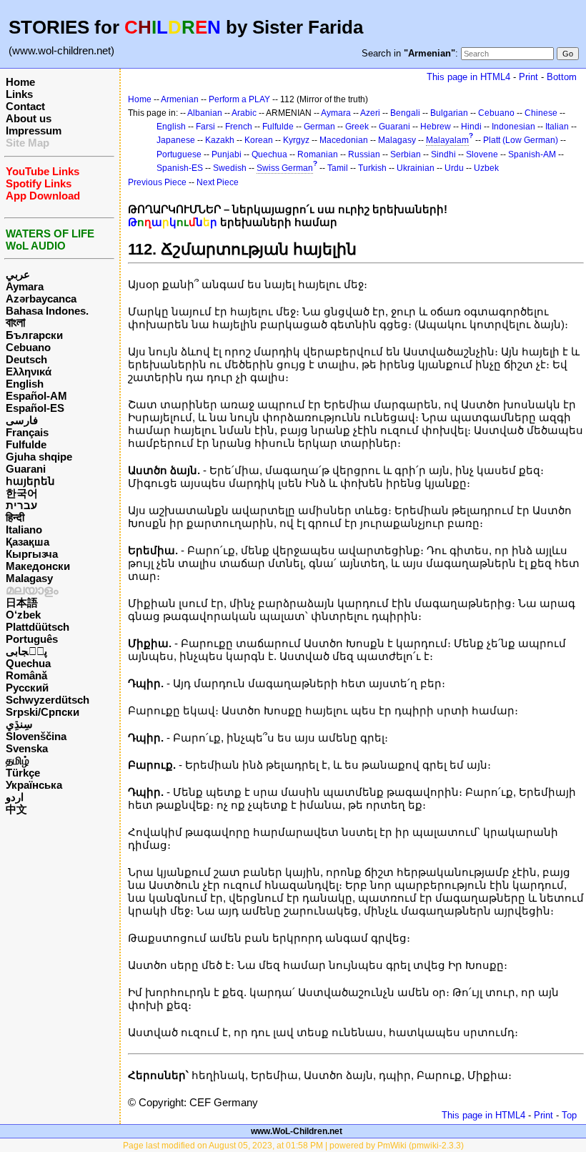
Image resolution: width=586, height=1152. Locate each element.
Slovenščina (36, 736)
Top (569, 1115)
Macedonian (343, 140)
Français (27, 432)
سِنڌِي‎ (19, 724)
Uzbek (486, 168)
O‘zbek (23, 615)
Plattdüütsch (37, 627)
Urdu (454, 168)
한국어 (22, 493)
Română (26, 675)
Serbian (405, 154)
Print (528, 77)
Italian (557, 127)
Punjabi (227, 154)
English (25, 384)
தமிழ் (17, 760)
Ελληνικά (28, 371)
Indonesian (513, 127)
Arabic (244, 113)
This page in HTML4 (468, 77)
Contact (25, 106)
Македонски (38, 566)
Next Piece (218, 182)
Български (34, 335)
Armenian (180, 99)
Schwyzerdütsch (47, 700)
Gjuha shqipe (39, 457)
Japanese (176, 140)
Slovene (482, 154)
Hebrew (435, 127)
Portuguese (179, 154)
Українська (34, 785)
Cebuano (28, 347)
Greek (357, 127)
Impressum (33, 130)
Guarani (26, 469)
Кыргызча (32, 554)
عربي (18, 274)
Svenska (27, 748)
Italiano (24, 529)
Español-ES (35, 408)
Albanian (204, 113)
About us (28, 118)
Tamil (337, 168)
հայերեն (30, 481)
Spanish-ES (180, 168)
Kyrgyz (296, 140)
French (238, 127)
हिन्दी (15, 517)
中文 (16, 809)
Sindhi (443, 154)
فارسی (22, 420)
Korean (258, 140)
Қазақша (27, 542)
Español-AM (36, 396)
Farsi (205, 127)
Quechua (28, 663)
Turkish (372, 168)
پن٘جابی (26, 651)
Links (19, 94)
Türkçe (23, 773)
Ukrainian (415, 168)
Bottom (562, 77)
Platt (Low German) (520, 140)
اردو (15, 797)
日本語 (22, 602)
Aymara (25, 286)
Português (32, 639)
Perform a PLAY (239, 99)
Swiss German (285, 168)
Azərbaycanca (41, 298)
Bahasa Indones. (47, 311)
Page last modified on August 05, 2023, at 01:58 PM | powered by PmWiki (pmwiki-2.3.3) (293, 1146)
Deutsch (26, 359)
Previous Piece (157, 182)
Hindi (471, 127)
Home (20, 82)
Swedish (230, 168)
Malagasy (29, 578)
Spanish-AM (532, 154)
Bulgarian (449, 113)
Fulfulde (26, 444)
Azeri (370, 113)
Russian (364, 154)
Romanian (317, 154)
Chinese (541, 113)
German (319, 127)
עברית (21, 505)
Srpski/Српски (42, 712)
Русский (27, 687)
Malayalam (447, 140)
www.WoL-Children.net (296, 1131)
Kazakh (219, 140)
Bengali (405, 113)
